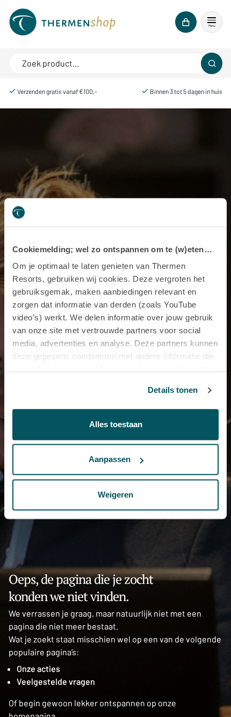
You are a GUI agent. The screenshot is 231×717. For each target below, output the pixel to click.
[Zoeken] (211, 63)
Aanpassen (110, 459)
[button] (211, 22)
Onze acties (38, 668)
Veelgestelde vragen (56, 681)
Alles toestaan (115, 424)
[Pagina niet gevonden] (62, 22)
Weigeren (115, 494)
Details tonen (173, 389)
